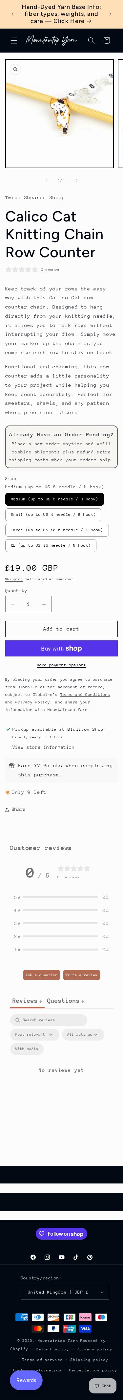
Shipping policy (90, 1360)
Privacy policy (94, 1349)
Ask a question (42, 975)
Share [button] (19, 809)
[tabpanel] (61, 1078)
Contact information (37, 1370)
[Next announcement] (110, 14)
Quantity (16, 590)
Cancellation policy (93, 1370)
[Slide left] (46, 180)
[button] (13, 40)
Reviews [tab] (27, 1000)
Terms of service (42, 1360)
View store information (43, 747)
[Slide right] (76, 180)
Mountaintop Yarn (58, 1341)
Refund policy (52, 1349)
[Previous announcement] (12, 14)
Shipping (14, 579)
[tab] (66, 1001)
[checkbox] (27, 1049)
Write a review (82, 975)
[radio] (54, 499)
